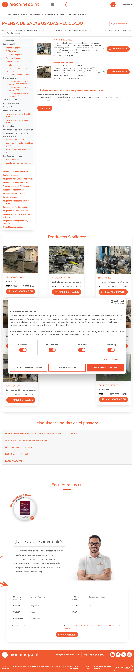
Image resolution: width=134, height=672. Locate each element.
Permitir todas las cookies (105, 368)
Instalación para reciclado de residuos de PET (17, 88)
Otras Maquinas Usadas (13, 227)
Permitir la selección (67, 368)
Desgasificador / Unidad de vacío (19, 74)
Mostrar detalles (111, 359)
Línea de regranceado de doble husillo (18, 115)
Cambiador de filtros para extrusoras (16, 69)
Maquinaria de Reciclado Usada (15, 210)
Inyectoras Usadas (10, 197)
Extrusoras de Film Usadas (14, 193)
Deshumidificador (13, 58)
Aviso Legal (88, 667)
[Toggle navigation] (52, 4)
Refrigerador (11, 51)
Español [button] (126, 4)
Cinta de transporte (14, 54)
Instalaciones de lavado (12, 156)
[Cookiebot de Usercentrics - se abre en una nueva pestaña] (112, 302)
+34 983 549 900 (94, 654)
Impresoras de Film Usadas (14, 189)
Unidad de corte (12, 61)
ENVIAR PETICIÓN (67, 634)
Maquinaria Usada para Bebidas (16, 171)
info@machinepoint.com (67, 654)
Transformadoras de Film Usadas (16, 186)
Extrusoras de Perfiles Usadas (15, 207)
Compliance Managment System (103, 667)
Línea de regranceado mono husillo (17, 121)
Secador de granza (13, 65)
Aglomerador (8, 40)
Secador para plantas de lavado (18, 163)
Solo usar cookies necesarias (28, 368)
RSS (68, 666)
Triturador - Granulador (12, 99)
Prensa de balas (12, 47)
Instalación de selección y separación (18, 129)
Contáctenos (123, 667)
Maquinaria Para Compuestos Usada (18, 178)
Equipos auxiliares (10, 44)
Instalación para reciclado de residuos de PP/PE (17, 95)
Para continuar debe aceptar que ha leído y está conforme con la (68, 627)
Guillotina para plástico (12, 103)
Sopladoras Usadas (11, 175)
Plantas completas (10, 78)
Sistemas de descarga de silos (18, 149)
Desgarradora (8, 126)
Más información (23, 291)
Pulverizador (8, 107)
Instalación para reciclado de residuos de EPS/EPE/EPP (17, 82)
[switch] (52, 350)
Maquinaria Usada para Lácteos (16, 182)
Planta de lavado (12, 159)
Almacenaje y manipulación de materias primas (15, 134)
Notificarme (44, 108)
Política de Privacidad (74, 667)
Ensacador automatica (15, 139)
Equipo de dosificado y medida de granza (19, 144)
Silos (8, 152)
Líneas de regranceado (12, 110)
